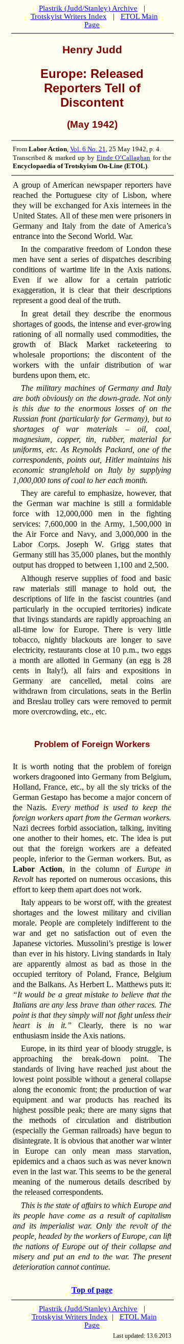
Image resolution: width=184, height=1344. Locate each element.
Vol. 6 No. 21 (88, 149)
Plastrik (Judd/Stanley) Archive (88, 8)
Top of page (92, 1290)
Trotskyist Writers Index (69, 16)
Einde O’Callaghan (123, 158)
